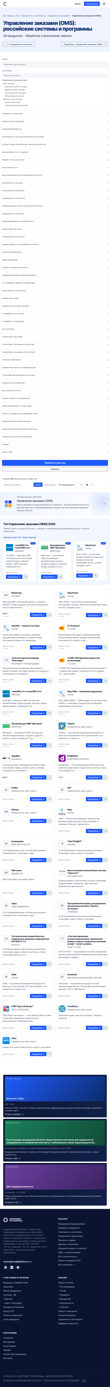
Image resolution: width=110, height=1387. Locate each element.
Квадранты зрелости (68, 1323)
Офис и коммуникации (69, 1252)
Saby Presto (90, 545)
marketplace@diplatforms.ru (17, 1261)
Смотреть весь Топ (12, 537)
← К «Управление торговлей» (19, 44)
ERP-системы (8, 84)
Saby (69, 809)
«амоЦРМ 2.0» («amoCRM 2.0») (22, 546)
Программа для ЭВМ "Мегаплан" (58, 546)
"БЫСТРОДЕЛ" (74, 841)
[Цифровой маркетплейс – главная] (5, 4)
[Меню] (104, 3)
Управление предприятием (14, 80)
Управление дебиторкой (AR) (16, 105)
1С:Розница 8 (73, 625)
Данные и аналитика (68, 1244)
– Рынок (62, 1290)
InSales (14, 787)
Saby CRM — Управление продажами (84, 691)
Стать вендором (11, 1319)
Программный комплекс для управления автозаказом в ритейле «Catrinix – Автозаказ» (86, 906)
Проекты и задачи (67, 1240)
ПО (17, 15)
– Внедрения (64, 1299)
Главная (10, 15)
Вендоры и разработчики (15, 1282)
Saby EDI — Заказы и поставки (25, 625)
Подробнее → (14, 577)
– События (63, 1307)
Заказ (14, 903)
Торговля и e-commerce (33, 15)
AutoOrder (72, 974)
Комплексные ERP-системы (16, 87)
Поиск (5, 59)
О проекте (8, 1338)
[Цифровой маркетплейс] (27, 1220)
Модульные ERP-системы (15, 90)
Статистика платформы (14, 1354)
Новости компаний (67, 1311)
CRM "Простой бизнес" (22, 1006)
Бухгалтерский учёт (13, 102)
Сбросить (55, 469)
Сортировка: (50, 485)
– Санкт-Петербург (12, 1303)
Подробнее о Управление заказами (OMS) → (84, 44)
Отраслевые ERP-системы (15, 93)
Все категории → (66, 1264)
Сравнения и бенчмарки (70, 1319)
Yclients (70, 723)
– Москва (7, 1299)
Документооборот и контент (72, 1248)
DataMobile (72, 756)
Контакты (7, 1358)
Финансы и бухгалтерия (12, 99)
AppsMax (15, 756)
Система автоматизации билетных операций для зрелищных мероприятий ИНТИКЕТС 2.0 (30, 939)
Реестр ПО (8, 1311)
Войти (77, 4)
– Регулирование (66, 1286)
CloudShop (72, 1006)
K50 (69, 787)
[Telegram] (5, 1267)
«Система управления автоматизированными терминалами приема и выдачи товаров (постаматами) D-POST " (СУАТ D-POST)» (86, 940)
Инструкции (9, 1342)
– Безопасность (66, 1303)
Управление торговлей (58, 15)
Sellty (13, 974)
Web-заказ (16, 870)
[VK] (11, 1267)
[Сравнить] (25, 577)
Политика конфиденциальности (22, 1380)
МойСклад (16, 593)
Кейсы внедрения (12, 1290)
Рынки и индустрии (12, 1315)
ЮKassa (15, 809)
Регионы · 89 (9, 1295)
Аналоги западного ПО (69, 1260)
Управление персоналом (70, 1236)
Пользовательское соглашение (61, 1380)
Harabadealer (17, 841)
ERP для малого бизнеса (14, 96)
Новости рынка (65, 1282)
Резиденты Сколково (13, 1307)
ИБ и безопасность (67, 1256)
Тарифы (7, 1350)
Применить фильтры (55, 463)
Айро (13, 1038)
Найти (38, 485)
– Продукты (63, 1295)
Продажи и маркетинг (69, 1228)
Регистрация (92, 4)
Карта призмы (29, 537)
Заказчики (8, 1286)
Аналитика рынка (66, 1315)
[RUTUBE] (18, 1267)
